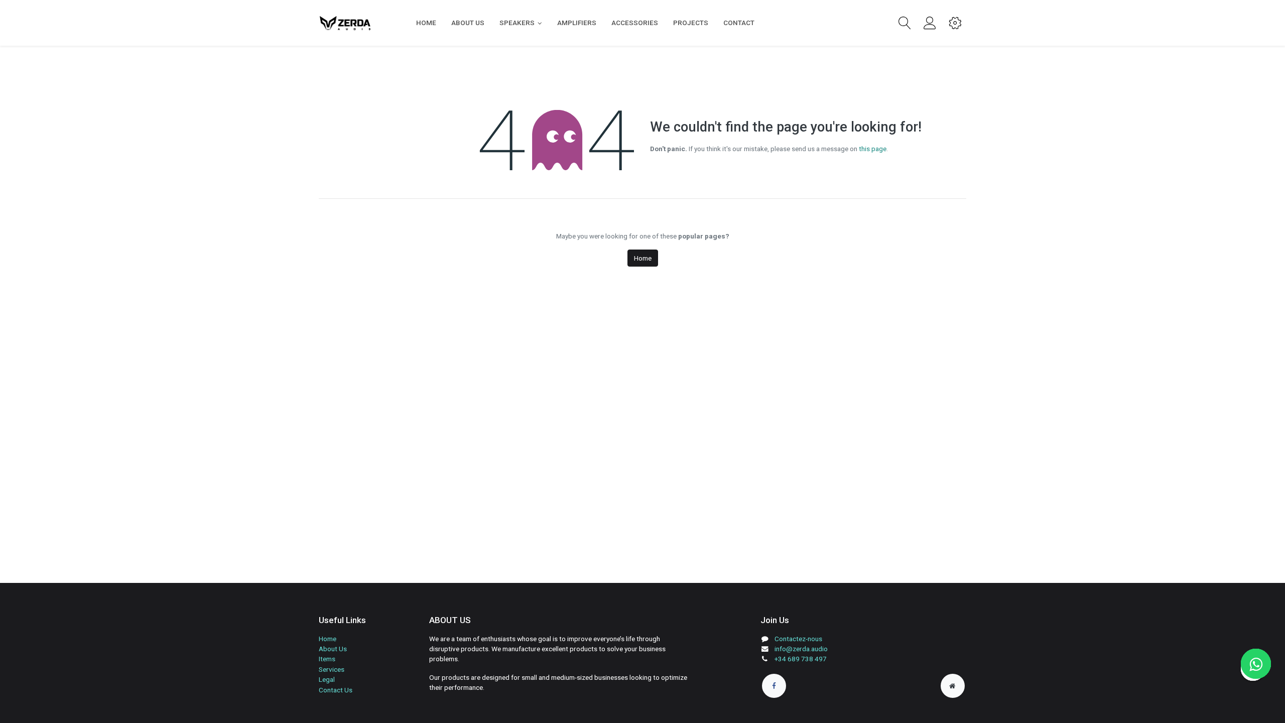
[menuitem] (426, 23)
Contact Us (335, 690)
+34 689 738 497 (801, 659)
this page (872, 149)
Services (331, 669)
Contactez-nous (798, 639)
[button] (904, 23)
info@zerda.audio (801, 649)
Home (643, 258)
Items (327, 659)
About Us (333, 649)
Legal (327, 679)
